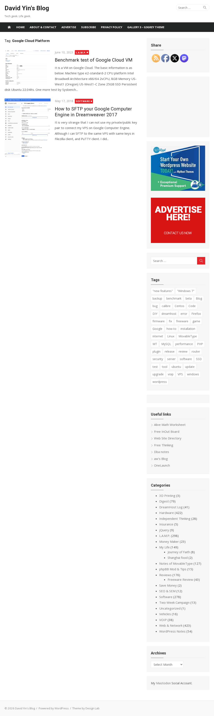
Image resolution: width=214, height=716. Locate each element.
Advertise (68, 27)
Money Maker (169, 541)
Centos (179, 306)
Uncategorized (170, 608)
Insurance (166, 524)
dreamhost (169, 314)
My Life (164, 547)
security (158, 359)
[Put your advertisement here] (178, 242)
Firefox (196, 314)
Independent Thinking (174, 518)
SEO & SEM (167, 591)
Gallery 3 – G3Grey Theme (145, 27)
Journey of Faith (179, 552)
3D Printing (167, 495)
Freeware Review (180, 579)
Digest (164, 501)
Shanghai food (178, 557)
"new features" (163, 291)
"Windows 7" (185, 291)
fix (170, 321)
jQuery (164, 530)
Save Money (168, 585)
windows (193, 374)
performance (184, 344)
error (184, 314)
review (183, 351)
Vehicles (165, 614)
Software (83, 101)
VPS (180, 374)
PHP (200, 344)
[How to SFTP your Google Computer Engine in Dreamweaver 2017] (28, 128)
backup (157, 298)
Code (192, 306)
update (190, 367)
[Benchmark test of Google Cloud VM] (28, 68)
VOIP (163, 620)
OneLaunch (162, 465)
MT (155, 344)
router (196, 351)
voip (170, 374)
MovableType (187, 336)
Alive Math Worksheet (170, 425)
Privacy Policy (111, 27)
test (155, 367)
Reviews (165, 575)
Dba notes (161, 452)
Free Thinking (163, 445)
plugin (156, 351)
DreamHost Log (171, 507)
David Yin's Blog (27, 8)
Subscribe (88, 27)
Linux (170, 336)
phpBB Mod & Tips (172, 569)
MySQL (166, 344)
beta (189, 298)
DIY (155, 314)
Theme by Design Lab (85, 708)
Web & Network (170, 625)
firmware (159, 321)
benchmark (173, 298)
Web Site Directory (167, 438)
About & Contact (43, 27)
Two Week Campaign (174, 602)
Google (157, 329)
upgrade (158, 374)
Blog (199, 298)
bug (155, 306)
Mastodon (163, 683)
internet (158, 336)
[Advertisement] (178, 107)
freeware (182, 321)
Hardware (166, 513)
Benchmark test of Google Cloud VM (93, 60)
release (170, 351)
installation (188, 329)
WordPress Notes (172, 631)
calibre (166, 306)
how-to (171, 329)
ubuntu (176, 367)
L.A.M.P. (81, 52)
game (196, 321)
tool (164, 367)
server (171, 359)
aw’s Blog (161, 459)
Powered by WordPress (54, 708)
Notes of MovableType (176, 563)
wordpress (160, 382)
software (186, 359)
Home (20, 27)
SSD (199, 359)
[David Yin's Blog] (9, 27)
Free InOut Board (166, 431)
